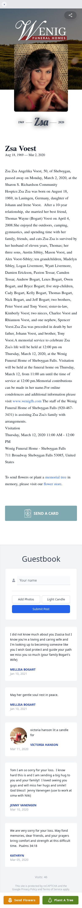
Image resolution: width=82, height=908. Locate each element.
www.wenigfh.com (27, 400)
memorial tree (55, 476)
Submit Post (41, 609)
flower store (52, 483)
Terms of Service (52, 889)
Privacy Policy (29, 889)
